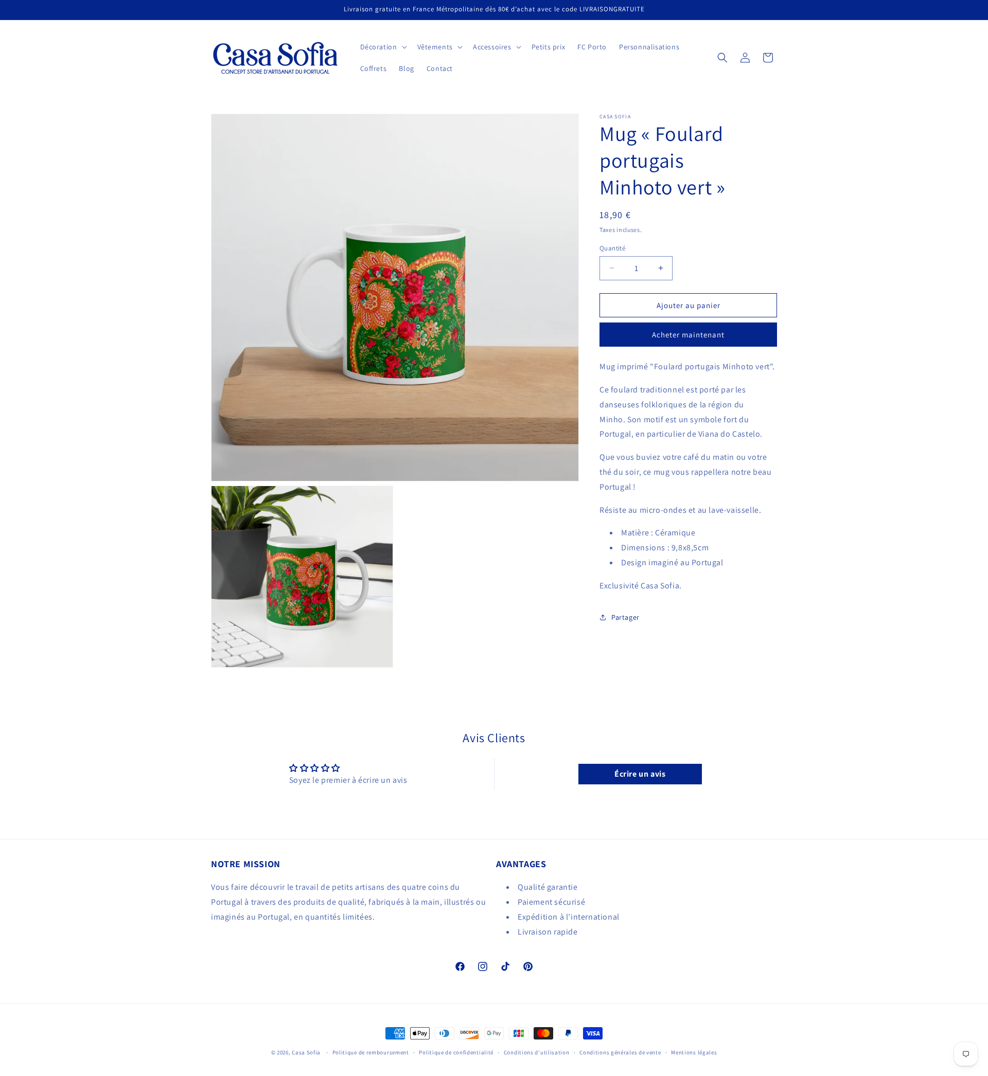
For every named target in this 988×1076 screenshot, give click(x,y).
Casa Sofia (306, 1052)
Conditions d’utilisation (537, 1052)
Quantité (612, 247)
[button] (382, 47)
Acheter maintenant (688, 334)
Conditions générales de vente (620, 1052)
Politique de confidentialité (456, 1052)
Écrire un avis (639, 773)
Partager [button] (625, 617)
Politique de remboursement (370, 1052)
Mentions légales (694, 1052)
